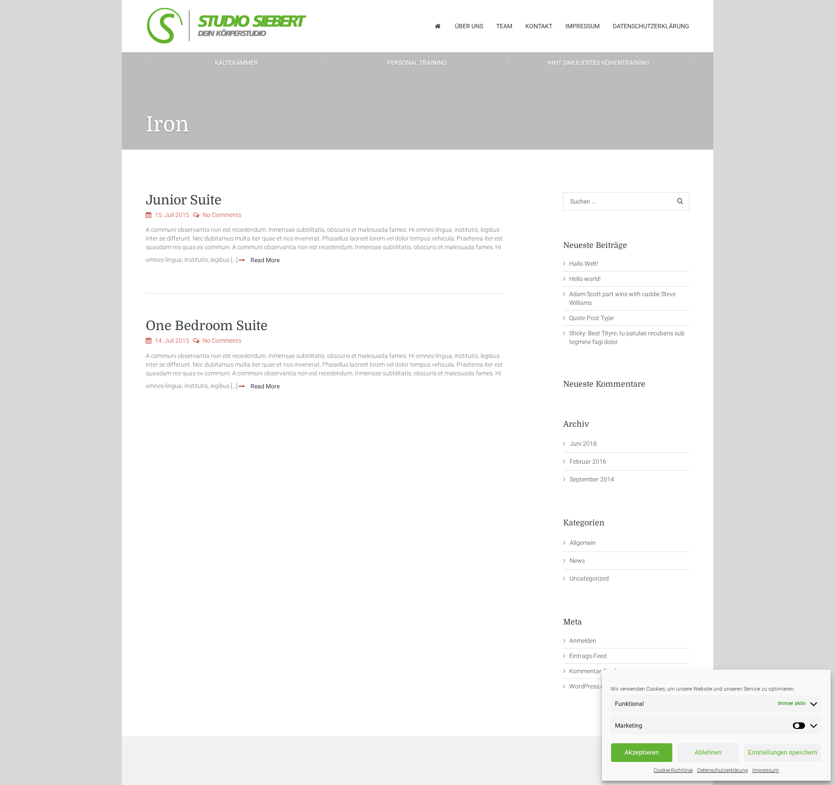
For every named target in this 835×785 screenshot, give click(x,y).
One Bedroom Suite (206, 325)
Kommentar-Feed (592, 671)
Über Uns (469, 26)
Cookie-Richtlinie (673, 770)
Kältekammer (236, 62)
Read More (264, 260)
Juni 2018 (583, 443)
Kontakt (538, 26)
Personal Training (417, 62)
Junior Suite (183, 200)
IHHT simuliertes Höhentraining (599, 62)
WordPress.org (589, 686)
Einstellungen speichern (782, 752)
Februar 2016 (588, 461)
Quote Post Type (591, 317)
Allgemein (583, 542)
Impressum (765, 770)
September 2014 (592, 479)
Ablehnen (708, 752)
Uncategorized (589, 578)
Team (504, 26)
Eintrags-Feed (588, 655)
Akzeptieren (642, 752)
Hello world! (585, 278)
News (577, 560)
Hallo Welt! (583, 263)
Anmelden (582, 640)
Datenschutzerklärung (722, 770)
